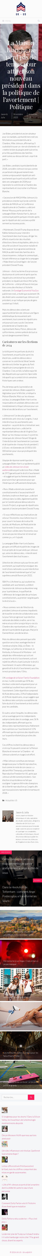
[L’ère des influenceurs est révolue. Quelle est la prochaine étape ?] (5, 1145)
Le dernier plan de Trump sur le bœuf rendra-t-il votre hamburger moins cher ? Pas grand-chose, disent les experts (21, 1237)
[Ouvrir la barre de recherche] (38, 21)
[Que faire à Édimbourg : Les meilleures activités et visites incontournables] (21, 937)
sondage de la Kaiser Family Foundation (22, 677)
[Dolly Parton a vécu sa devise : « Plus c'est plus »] (5, 1213)
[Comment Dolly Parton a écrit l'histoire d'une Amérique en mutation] (5, 1198)
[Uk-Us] (21, 8)
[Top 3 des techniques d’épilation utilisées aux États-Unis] (21, 1028)
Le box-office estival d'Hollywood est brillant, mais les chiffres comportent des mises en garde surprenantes (19, 1169)
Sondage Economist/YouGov (26, 290)
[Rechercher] (31, 1097)
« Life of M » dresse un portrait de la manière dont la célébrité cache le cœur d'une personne (20, 1187)
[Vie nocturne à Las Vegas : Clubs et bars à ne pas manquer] (21, 966)
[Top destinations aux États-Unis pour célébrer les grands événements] (21, 999)
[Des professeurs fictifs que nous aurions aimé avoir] (5, 1130)
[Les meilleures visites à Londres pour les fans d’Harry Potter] (21, 1058)
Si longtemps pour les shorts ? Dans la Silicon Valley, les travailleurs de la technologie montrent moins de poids (21, 1119)
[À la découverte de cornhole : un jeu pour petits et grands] (21, 1087)
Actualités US (11, 800)
